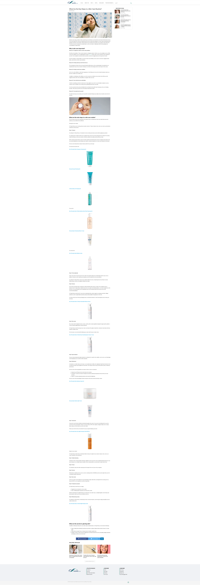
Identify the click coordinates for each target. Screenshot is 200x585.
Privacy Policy (89, 581)
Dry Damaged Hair (123, 574)
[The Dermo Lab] (73, 2)
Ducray (88, 571)
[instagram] (124, 583)
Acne (105, 569)
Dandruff (122, 571)
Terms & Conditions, (84, 581)
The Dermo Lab (72, 10)
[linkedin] (102, 538)
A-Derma (88, 569)
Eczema (105, 572)
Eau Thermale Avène (91, 572)
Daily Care (122, 572)
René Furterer (89, 574)
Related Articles (74, 542)
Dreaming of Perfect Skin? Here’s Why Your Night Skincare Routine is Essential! (75, 556)
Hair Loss (122, 569)
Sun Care (106, 574)
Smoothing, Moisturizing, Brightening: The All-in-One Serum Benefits (102, 556)
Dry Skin (105, 571)
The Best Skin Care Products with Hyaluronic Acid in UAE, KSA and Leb (89, 556)
